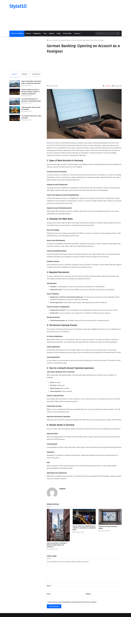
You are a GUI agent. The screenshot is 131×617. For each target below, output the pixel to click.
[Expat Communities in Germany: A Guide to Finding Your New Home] (14, 83)
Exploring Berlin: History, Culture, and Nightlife (31, 108)
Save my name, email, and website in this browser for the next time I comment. (72, 602)
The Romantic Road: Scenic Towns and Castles (31, 117)
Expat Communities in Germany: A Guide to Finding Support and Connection (57, 545)
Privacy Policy (67, 33)
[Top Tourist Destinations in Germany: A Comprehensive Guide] (14, 101)
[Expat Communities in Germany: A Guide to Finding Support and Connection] (58, 525)
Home (50, 40)
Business (51, 33)
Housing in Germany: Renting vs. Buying (108, 527)
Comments (36, 74)
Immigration (37, 33)
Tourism (28, 33)
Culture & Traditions (17, 33)
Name (49, 585)
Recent (14, 74)
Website (88, 594)
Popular (24, 74)
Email (49, 594)
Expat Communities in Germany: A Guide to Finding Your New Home (31, 82)
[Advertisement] (85, 15)
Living (58, 33)
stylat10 (62, 488)
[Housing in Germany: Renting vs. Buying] (110, 517)
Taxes (45, 33)
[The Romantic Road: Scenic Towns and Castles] (14, 118)
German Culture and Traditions (62, 40)
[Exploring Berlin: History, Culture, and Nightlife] (14, 110)
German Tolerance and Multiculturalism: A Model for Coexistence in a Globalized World (84, 528)
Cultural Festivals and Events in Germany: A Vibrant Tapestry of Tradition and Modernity (30, 91)
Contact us (77, 33)
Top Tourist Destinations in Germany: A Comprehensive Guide (31, 100)
